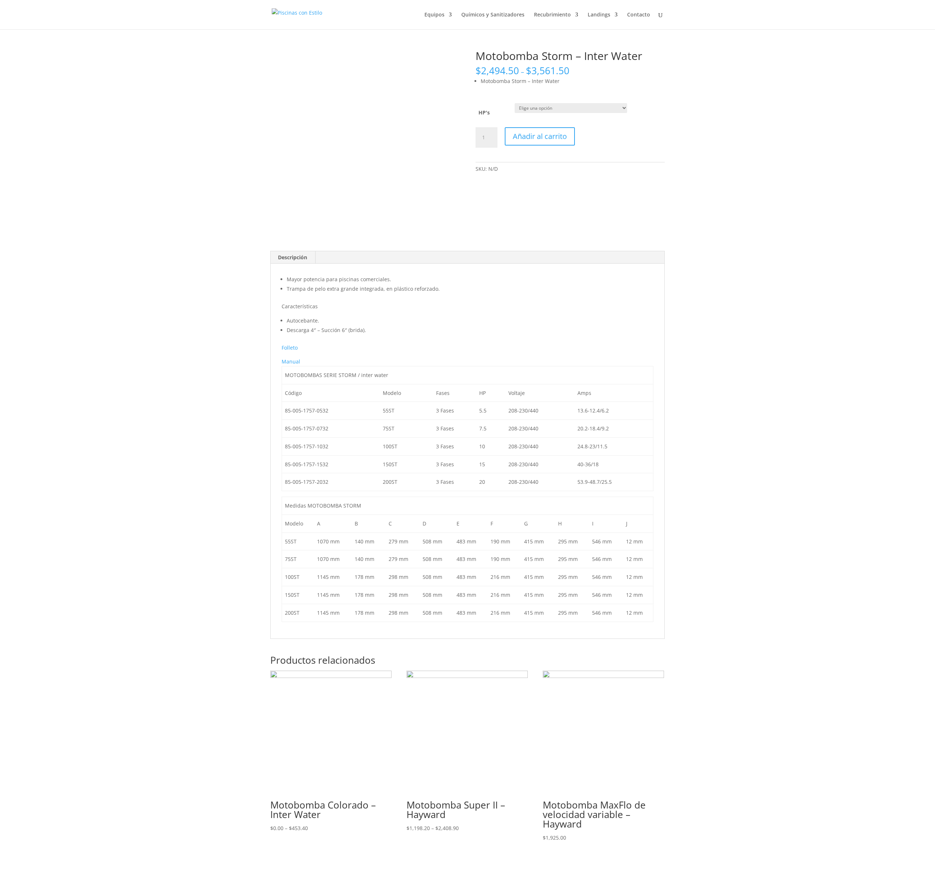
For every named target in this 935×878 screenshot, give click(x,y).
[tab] (293, 257)
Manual (291, 361)
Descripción (292, 257)
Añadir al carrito (540, 136)
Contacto (638, 15)
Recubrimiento (552, 15)
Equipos (434, 15)
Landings (599, 15)
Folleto (290, 347)
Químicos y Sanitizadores (492, 15)
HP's (484, 112)
